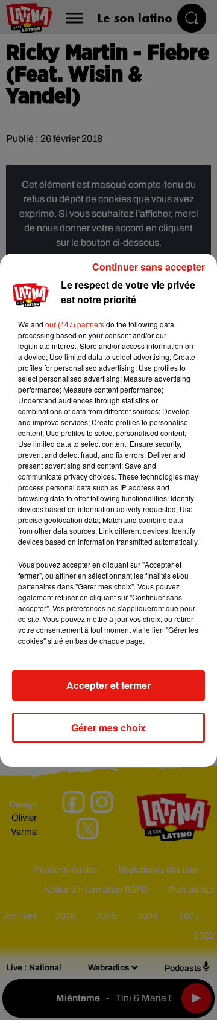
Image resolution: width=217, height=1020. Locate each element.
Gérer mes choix (108, 727)
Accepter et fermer (108, 685)
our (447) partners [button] (74, 324)
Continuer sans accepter (148, 267)
